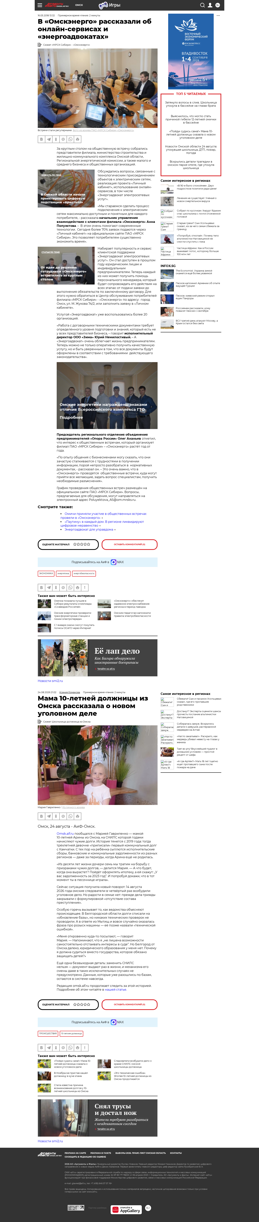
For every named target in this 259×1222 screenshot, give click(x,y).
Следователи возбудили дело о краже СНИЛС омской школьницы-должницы (133, 1063)
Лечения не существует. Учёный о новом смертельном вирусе (197, 200)
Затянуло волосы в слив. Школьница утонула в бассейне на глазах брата (191, 104)
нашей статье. (116, 989)
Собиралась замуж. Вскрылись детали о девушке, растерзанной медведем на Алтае (196, 726)
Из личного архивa (73, 807)
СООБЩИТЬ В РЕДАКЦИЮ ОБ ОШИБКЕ (85, 1157)
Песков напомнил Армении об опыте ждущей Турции (198, 284)
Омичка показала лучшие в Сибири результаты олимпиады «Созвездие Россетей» (73, 603)
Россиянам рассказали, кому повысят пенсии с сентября (193, 309)
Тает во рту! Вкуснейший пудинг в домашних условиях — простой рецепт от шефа (197, 751)
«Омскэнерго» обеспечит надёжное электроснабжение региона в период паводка (131, 603)
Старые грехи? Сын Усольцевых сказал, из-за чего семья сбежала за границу (198, 226)
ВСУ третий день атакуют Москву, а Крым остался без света (197, 322)
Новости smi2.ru (50, 681)
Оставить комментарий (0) (129, 544)
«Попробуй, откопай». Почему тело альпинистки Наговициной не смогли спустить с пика (198, 238)
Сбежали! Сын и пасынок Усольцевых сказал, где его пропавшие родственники (199, 701)
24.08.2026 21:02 (47, 692)
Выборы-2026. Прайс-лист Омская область (140, 1153)
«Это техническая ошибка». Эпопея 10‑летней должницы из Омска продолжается (132, 1076)
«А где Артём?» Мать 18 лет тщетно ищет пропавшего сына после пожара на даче (197, 764)
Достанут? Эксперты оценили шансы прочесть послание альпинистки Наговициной (199, 714)
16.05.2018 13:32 (46, 15)
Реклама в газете (100, 1153)
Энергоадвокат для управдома (89, 529)
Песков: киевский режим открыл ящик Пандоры (195, 297)
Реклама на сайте (75, 1153)
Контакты (176, 1153)
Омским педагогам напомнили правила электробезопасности (132, 614)
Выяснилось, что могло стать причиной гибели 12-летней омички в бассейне (191, 119)
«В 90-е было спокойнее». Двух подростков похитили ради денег (197, 187)
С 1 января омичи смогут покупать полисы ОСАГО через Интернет (74, 626)
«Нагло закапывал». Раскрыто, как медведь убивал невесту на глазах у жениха (198, 739)
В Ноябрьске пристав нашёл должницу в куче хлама (71, 1074)
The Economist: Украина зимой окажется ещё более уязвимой (194, 272)
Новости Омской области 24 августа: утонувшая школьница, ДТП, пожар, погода (191, 150)
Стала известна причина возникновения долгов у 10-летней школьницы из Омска (71, 1088)
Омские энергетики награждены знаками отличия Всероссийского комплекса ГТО (103, 407)
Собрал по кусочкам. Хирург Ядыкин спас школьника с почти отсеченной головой (199, 213)
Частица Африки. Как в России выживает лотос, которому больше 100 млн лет (198, 251)
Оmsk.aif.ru (66, 833)
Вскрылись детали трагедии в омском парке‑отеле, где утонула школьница (191, 165)
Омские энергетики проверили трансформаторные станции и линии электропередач (72, 615)
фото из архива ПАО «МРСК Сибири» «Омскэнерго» (103, 130)
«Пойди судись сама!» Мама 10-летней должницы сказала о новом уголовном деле (191, 134)
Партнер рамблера (97, 1208)
